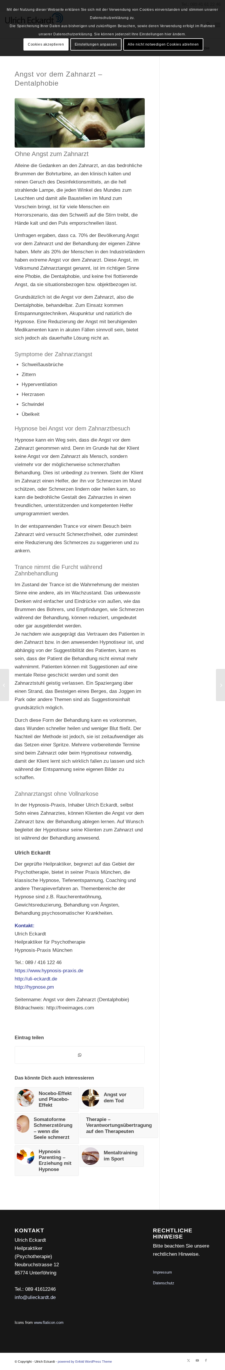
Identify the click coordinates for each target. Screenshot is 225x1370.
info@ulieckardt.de (35, 1297)
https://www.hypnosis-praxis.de (49, 970)
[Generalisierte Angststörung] (4, 685)
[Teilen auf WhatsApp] (79, 1054)
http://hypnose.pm (34, 987)
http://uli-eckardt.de (36, 979)
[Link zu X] (188, 1360)
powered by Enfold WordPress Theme (85, 1361)
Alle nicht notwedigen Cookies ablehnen (163, 44)
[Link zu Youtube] (197, 1360)
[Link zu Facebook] (206, 1360)
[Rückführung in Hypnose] (220, 685)
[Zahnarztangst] (80, 122)
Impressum (162, 1272)
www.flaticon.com (49, 1322)
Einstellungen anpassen (96, 44)
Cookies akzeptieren (46, 44)
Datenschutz (163, 1283)
